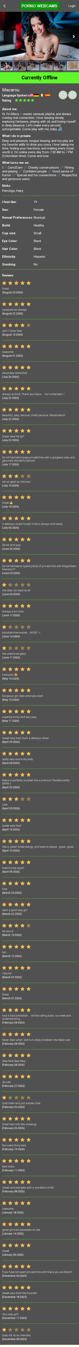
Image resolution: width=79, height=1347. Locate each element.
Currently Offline (39, 78)
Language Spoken (14, 95)
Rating (6, 100)
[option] (7, 65)
